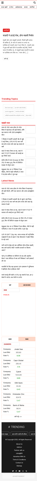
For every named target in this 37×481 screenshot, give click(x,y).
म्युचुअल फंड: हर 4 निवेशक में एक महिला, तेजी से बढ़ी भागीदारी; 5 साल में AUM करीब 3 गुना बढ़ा (12, 171)
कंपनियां (32, 7)
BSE (10, 339)
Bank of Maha (18, 405)
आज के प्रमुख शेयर (9, 111)
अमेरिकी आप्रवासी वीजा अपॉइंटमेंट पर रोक (14, 115)
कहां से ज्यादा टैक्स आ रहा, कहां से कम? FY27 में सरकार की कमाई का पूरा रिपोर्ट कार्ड (12, 153)
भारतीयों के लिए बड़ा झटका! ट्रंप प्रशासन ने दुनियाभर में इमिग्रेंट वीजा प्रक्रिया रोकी (18, 268)
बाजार (26, 7)
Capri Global (18, 360)
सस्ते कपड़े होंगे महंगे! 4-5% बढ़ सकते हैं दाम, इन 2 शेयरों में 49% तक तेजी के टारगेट (17, 276)
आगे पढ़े (6, 59)
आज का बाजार (27, 285)
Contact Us (19, 463)
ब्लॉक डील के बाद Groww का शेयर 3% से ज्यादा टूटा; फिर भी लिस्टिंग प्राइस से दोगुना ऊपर (13, 162)
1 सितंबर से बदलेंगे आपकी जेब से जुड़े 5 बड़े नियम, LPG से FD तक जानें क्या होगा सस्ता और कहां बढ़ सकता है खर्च (17, 201)
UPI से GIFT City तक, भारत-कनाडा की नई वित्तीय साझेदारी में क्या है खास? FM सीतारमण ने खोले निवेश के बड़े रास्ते (18, 236)
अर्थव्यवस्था (18, 7)
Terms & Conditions (19, 459)
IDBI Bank (19, 383)
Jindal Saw (18, 349)
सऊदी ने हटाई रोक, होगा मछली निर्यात (18, 35)
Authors (19, 447)
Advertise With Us (19, 456)
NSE (26, 339)
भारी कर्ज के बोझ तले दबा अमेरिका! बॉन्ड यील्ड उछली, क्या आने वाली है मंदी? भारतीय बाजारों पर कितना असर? (18, 247)
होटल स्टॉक (28, 115)
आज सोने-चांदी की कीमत (20, 108)
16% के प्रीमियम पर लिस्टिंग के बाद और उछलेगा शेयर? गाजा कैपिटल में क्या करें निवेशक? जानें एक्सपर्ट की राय (18, 258)
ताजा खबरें (4, 7)
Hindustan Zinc (18, 394)
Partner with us (19, 450)
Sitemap (19, 466)
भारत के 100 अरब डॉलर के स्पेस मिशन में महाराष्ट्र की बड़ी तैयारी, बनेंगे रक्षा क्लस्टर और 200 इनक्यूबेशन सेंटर (18, 190)
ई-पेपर (11, 7)
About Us (19, 444)
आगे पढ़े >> (18, 416)
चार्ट (10, 285)
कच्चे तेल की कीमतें (20, 111)
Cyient (18, 372)
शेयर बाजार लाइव (9, 108)
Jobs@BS (19, 453)
